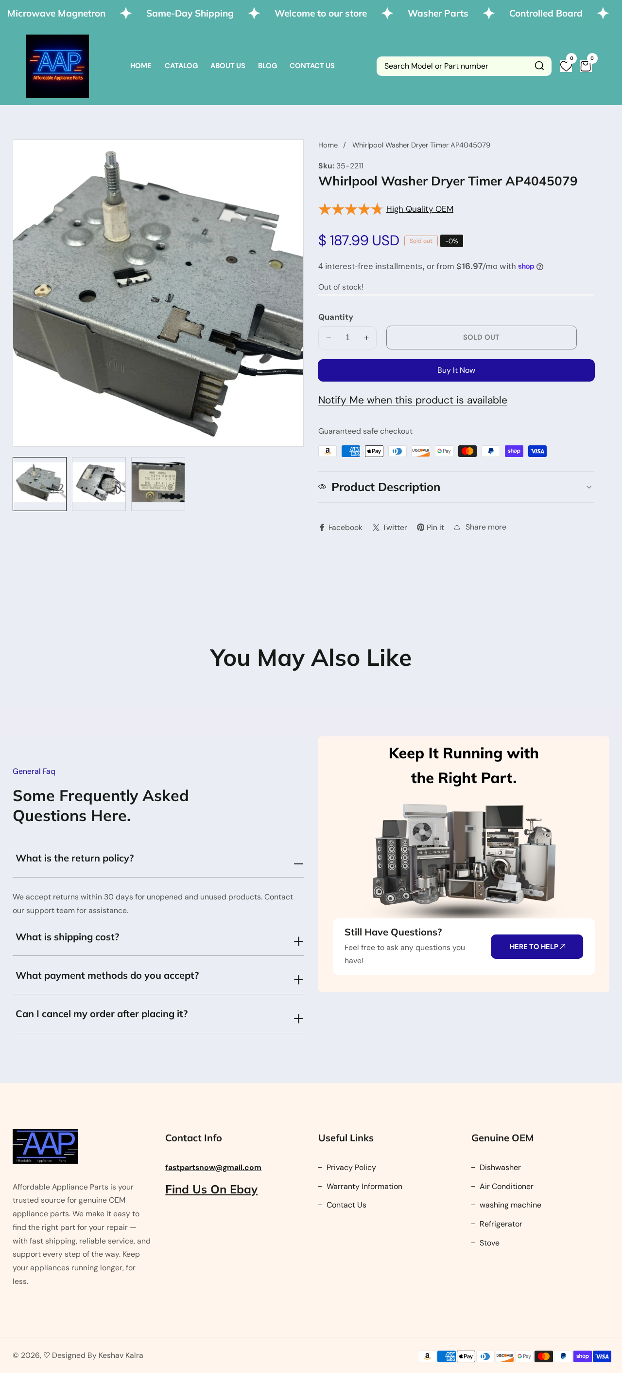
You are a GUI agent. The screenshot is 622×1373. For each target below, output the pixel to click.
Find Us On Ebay (211, 1189)
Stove (489, 1243)
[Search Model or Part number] (539, 66)
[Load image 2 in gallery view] (99, 484)
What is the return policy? (75, 858)
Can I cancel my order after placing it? (102, 1013)
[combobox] (464, 66)
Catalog (181, 66)
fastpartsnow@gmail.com (213, 1167)
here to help (535, 947)
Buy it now (456, 370)
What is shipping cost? (67, 937)
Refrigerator (500, 1224)
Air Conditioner (506, 1186)
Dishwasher (499, 1167)
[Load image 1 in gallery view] (40, 484)
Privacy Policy (350, 1167)
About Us (227, 66)
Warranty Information (363, 1186)
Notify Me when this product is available (412, 400)
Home (141, 66)
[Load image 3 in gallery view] (158, 484)
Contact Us (312, 66)
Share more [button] (486, 527)
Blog (267, 66)
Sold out (481, 337)
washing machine (509, 1205)
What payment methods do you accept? (107, 975)
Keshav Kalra (121, 1355)
